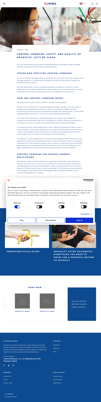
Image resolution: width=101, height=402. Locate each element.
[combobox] (84, 3)
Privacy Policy (58, 376)
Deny (21, 220)
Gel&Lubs (56, 348)
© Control (9, 394)
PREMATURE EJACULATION (23, 251)
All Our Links (7, 383)
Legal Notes (57, 383)
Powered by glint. (11, 397)
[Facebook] (4, 365)
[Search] (97, 4)
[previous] (5, 304)
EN (85, 3)
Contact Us (7, 376)
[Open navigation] (4, 3)
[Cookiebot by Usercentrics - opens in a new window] (84, 180)
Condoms (56, 345)
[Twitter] (8, 365)
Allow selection (50, 220)
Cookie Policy (57, 379)
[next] (64, 304)
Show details (85, 214)
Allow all (79, 220)
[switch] (39, 206)
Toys (54, 351)
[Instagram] (13, 365)
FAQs (5, 379)
